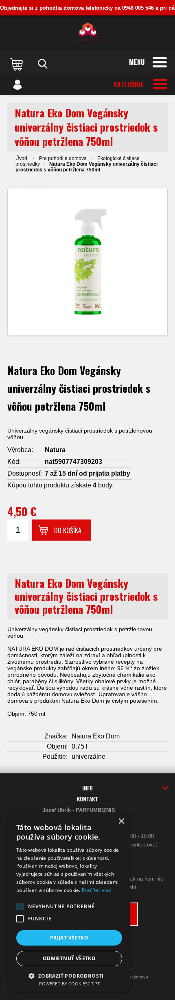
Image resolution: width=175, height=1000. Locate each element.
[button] (20, 906)
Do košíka (67, 530)
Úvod (21, 158)
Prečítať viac (96, 890)
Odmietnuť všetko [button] (69, 958)
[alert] (69, 902)
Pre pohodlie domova (63, 158)
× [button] (121, 821)
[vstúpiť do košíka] (17, 64)
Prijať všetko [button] (69, 937)
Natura (55, 449)
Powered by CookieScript (69, 984)
